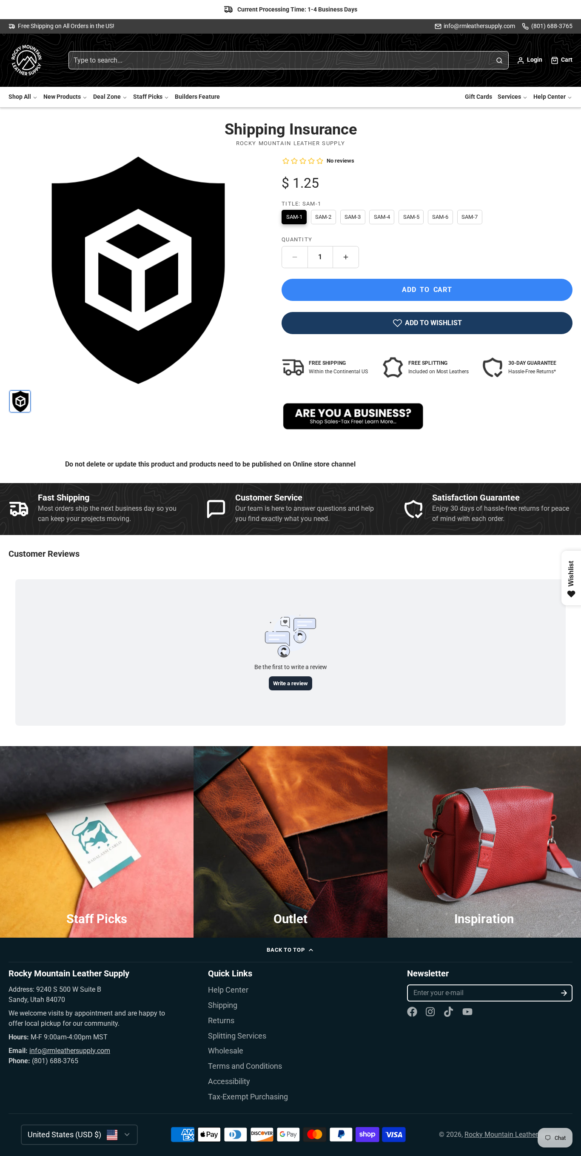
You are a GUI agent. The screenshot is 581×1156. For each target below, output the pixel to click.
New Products (62, 97)
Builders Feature (197, 97)
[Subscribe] (564, 992)
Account (529, 60)
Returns (221, 1020)
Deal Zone (107, 97)
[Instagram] (431, 1012)
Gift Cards (478, 97)
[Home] (28, 60)
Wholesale (225, 1051)
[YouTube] (467, 1012)
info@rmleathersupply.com (479, 26)
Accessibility (229, 1081)
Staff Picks (147, 97)
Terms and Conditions (245, 1066)
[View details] (353, 416)
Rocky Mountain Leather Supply (512, 1134)
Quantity (297, 239)
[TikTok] (449, 1012)
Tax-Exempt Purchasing (248, 1097)
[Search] (499, 60)
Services (509, 97)
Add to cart (427, 290)
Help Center (549, 97)
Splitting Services (237, 1036)
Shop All (20, 97)
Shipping (222, 1005)
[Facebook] (412, 1012)
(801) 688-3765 (551, 26)
